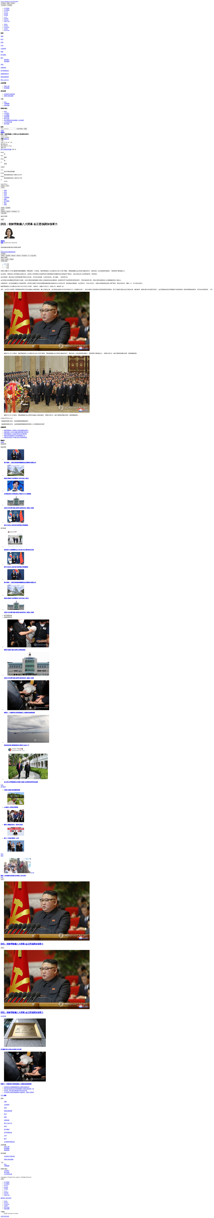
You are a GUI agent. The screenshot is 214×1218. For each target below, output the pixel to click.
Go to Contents (5, 1)
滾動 (2, 36)
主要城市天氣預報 (9, 94)
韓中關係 (3, 55)
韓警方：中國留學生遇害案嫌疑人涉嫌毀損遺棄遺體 (16, 1084)
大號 (7, 268)
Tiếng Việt (7, 1195)
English (6, 1187)
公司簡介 (6, 113)
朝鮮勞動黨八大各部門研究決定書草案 (15, 434)
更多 (2, 785)
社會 (2, 45)
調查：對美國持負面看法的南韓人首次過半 (13, 875)
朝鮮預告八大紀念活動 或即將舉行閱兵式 (16, 432)
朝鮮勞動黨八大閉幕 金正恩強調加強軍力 (16, 430)
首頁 (5, 111)
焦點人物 (6, 86)
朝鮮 (2, 51)
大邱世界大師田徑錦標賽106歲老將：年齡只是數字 (19, 1092)
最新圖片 (6, 59)
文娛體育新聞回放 (9, 1142)
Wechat (6, 25)
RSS (5, 102)
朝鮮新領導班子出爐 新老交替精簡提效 (15, 437)
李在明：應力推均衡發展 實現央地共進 (15, 1090)
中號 (7, 266)
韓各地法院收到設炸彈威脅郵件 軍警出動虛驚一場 (19, 1089)
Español (6, 1192)
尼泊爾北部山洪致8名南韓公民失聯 (11, 1049)
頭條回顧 (3, 67)
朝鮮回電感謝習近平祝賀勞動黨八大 (14, 435)
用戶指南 (6, 123)
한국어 (6, 1185)
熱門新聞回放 (5, 70)
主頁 (2, 1095)
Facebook (6, 27)
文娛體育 (3, 48)
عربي (5, 1190)
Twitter (6, 28)
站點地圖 (6, 105)
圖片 (2, 58)
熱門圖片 (3, 787)
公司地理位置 (8, 122)
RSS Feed (6, 30)
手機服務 (6, 103)
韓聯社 (3, 132)
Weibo (5, 24)
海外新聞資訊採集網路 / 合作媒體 (14, 120)
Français (6, 1193)
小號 (7, 264)
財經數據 (6, 88)
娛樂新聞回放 (5, 73)
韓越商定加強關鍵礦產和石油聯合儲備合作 (16, 1087)
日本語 (6, 1189)
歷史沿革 (6, 118)
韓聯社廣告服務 (8, 96)
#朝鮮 (2, 130)
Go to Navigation (13, 1)
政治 (2, 39)
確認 (2, 219)
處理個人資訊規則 (6, 1198)
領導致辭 (6, 116)
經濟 (2, 42)
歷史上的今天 (5, 80)
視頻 (2, 64)
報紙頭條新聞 (5, 77)
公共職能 (6, 115)
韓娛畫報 (6, 61)
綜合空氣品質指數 (6, 149)
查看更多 (6, 139)
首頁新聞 (3, 1016)
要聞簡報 (6, 1150)
